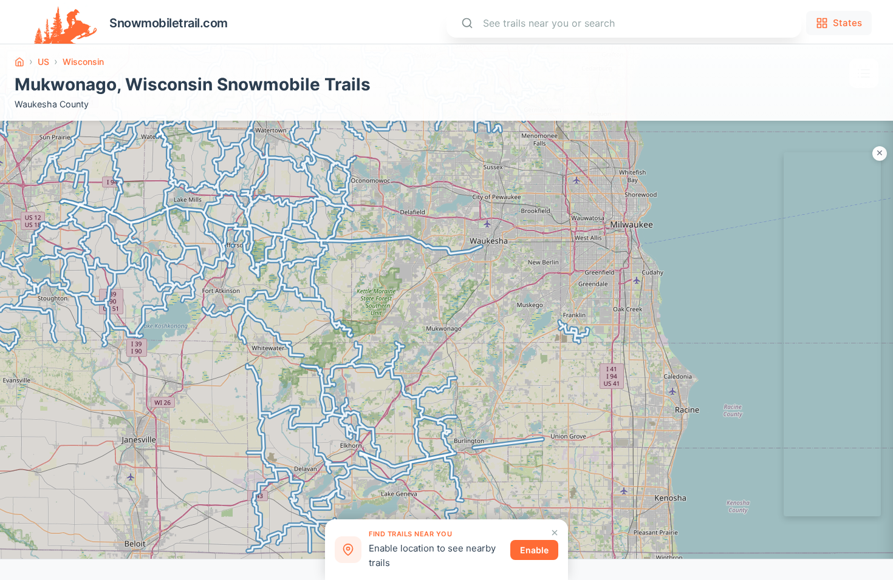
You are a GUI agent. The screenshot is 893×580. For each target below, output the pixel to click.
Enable (534, 550)
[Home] (19, 62)
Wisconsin (83, 61)
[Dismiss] (554, 532)
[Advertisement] (832, 334)
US (43, 61)
